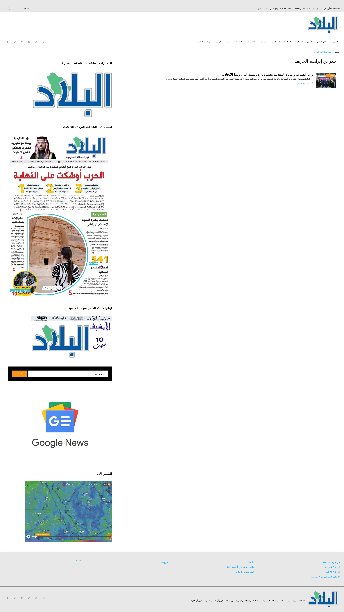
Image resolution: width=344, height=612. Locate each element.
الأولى (309, 42)
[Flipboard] (43, 42)
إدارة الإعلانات (333, 572)
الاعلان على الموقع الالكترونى (325, 576)
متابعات (264, 42)
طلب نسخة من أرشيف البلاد (239, 567)
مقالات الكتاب (204, 42)
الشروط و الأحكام (245, 572)
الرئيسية (334, 42)
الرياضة (287, 42)
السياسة (299, 42)
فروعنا (164, 562)
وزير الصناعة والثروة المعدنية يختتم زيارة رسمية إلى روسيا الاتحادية (267, 74)
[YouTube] (36, 42)
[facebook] (7, 42)
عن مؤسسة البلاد (331, 562)
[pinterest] (29, 42)
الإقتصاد (238, 42)
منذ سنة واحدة (303, 83)
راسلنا (251, 562)
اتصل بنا (79, 560)
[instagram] (22, 42)
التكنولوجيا (251, 42)
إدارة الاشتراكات (332, 567)
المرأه (228, 42)
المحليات (276, 42)
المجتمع (217, 42)
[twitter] (14, 42)
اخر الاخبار (321, 42)
